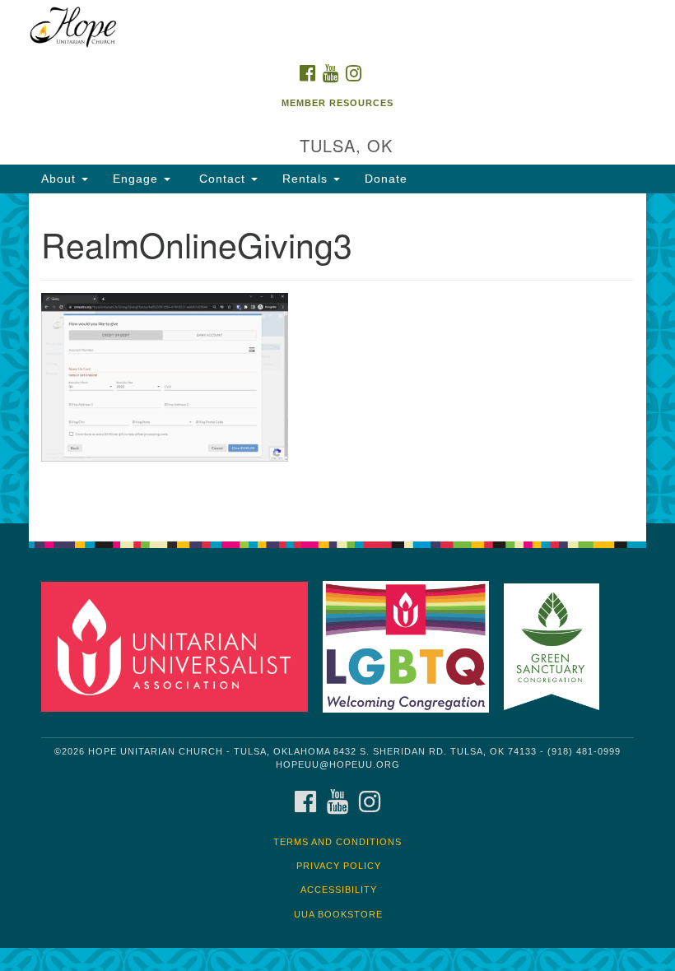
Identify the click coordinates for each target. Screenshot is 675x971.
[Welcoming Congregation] (411, 646)
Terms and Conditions (337, 842)
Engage (137, 178)
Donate (386, 178)
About (60, 178)
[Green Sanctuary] (557, 646)
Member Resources (337, 103)
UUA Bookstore (338, 914)
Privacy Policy (338, 866)
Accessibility (338, 889)
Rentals (307, 178)
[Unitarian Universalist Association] (180, 646)
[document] (337, 358)
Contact (222, 178)
